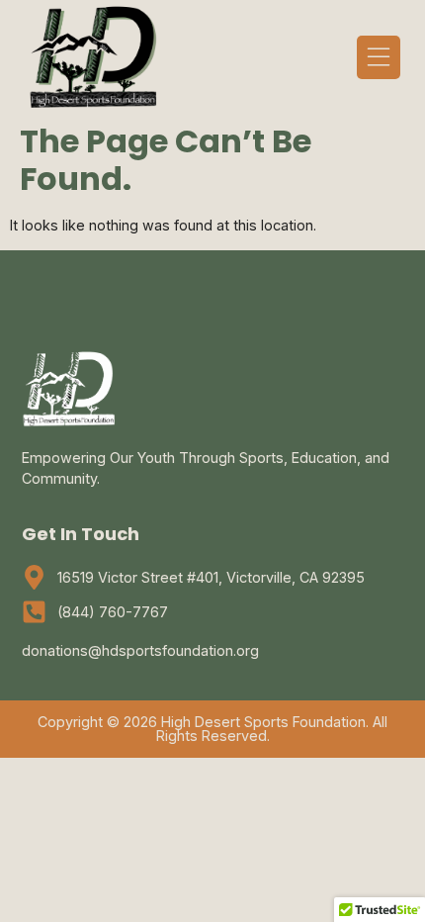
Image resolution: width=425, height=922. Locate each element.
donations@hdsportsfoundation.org (140, 650)
